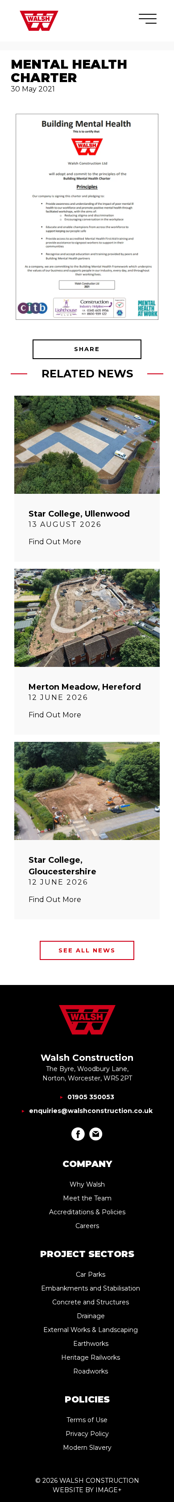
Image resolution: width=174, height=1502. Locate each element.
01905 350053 (90, 1097)
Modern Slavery (87, 1448)
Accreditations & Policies (87, 1212)
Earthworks (90, 1344)
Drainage (91, 1316)
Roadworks (90, 1371)
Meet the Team (87, 1198)
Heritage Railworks (90, 1357)
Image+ (108, 1490)
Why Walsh (87, 1184)
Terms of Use (87, 1420)
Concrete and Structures (90, 1302)
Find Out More (55, 542)
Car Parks (90, 1274)
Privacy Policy (87, 1434)
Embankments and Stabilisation (90, 1288)
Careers (87, 1226)
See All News (87, 950)
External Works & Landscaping (90, 1330)
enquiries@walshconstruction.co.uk (91, 1111)
